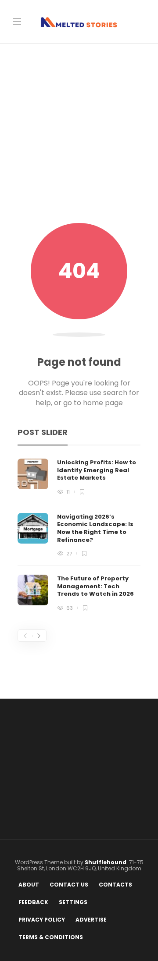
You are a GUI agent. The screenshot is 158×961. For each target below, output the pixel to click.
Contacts (115, 884)
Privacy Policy (41, 919)
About (28, 884)
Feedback (33, 902)
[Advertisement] (79, 140)
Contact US (69, 884)
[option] (79, 535)
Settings (73, 902)
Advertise (91, 919)
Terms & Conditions (50, 937)
